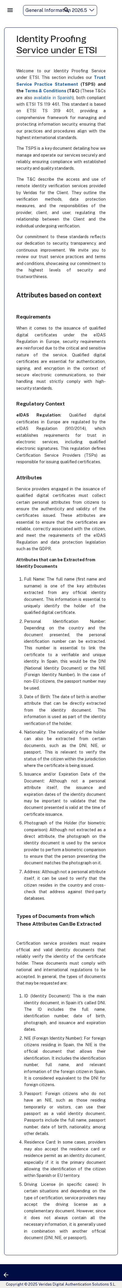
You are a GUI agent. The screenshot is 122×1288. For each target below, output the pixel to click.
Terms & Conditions (45, 90)
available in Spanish (53, 97)
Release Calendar (96, 22)
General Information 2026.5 (56, 10)
